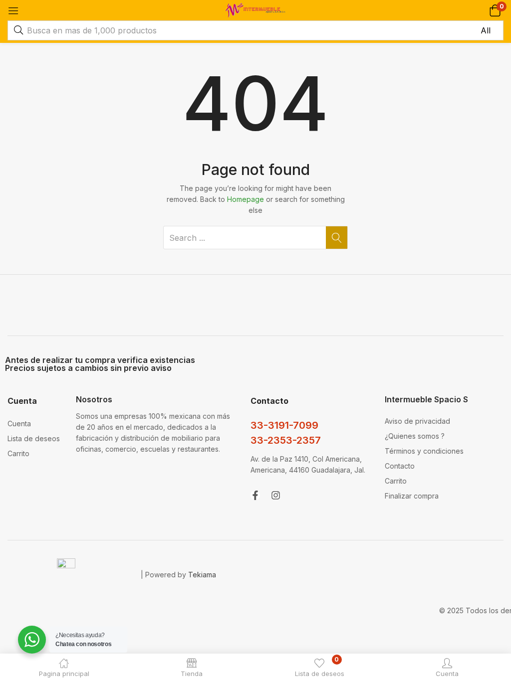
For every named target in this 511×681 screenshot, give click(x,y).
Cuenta (19, 423)
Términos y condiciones (424, 451)
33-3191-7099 (284, 425)
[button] (495, 10)
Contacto (400, 466)
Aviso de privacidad (417, 421)
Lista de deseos (33, 438)
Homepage (245, 199)
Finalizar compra (412, 496)
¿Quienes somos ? (415, 436)
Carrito (18, 453)
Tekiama (202, 574)
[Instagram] (275, 495)
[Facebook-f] (255, 495)
